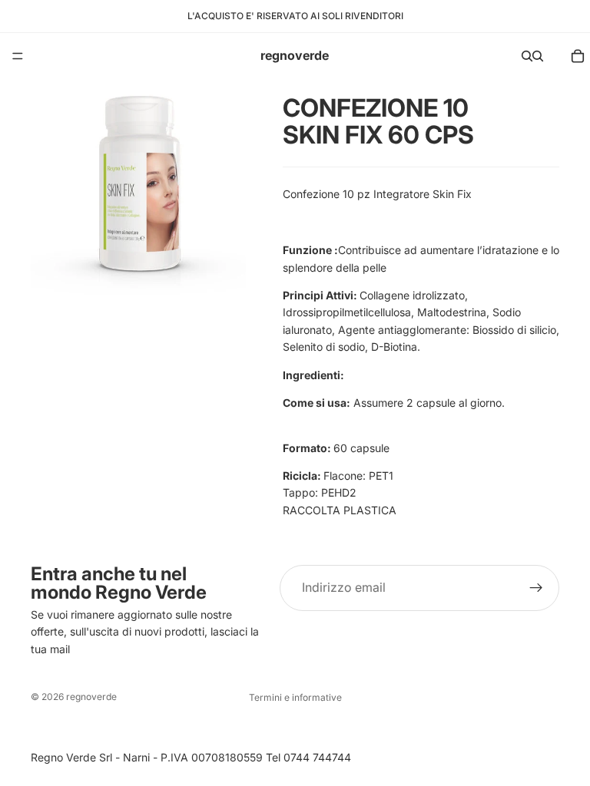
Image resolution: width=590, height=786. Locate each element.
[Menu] (17, 56)
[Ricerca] (527, 56)
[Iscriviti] (536, 588)
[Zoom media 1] (138, 187)
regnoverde (91, 696)
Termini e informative (295, 697)
